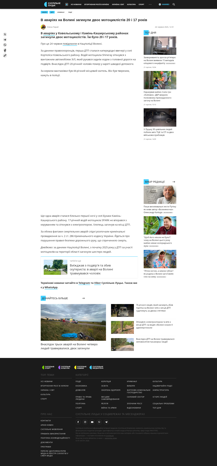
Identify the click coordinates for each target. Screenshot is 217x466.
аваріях (49, 33)
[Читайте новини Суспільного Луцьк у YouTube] (92, 422)
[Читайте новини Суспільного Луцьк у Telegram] (106, 422)
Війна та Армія (109, 408)
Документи (47, 442)
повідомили (70, 43)
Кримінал (60, 12)
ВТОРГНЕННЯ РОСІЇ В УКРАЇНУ (55, 386)
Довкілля (80, 390)
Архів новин (47, 425)
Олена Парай (53, 27)
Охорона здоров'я (110, 390)
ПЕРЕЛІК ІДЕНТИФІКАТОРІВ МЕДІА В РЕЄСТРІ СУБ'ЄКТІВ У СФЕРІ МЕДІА (54, 453)
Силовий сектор (135, 397)
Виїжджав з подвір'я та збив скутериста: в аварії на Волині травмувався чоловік (91, 269)
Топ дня (157, 408)
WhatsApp (51, 287)
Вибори (131, 386)
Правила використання (53, 433)
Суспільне (110, 435)
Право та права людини (84, 398)
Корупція (106, 381)
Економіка (81, 386)
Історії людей (160, 397)
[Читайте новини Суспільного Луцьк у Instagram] (85, 422)
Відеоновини (134, 408)
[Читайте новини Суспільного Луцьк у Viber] (99, 422)
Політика (80, 403)
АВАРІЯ (44, 12)
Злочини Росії (134, 403)
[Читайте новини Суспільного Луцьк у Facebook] (78, 422)
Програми (46, 447)
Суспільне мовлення (52, 429)
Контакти (46, 420)
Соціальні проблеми (163, 403)
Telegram (84, 283)
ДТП (52, 12)
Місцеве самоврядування (110, 398)
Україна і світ (118, 4)
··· (150, 4)
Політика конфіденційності (55, 438)
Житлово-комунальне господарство (139, 391)
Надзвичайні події (162, 386)
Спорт (141, 4)
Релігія (104, 403)
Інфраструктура (161, 390)
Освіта (104, 386)
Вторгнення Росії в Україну (96, 4)
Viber (97, 283)
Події (70, 12)
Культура (131, 4)
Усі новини (76, 4)
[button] (5, 34)
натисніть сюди (111, 438)
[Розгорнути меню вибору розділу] (66, 4)
